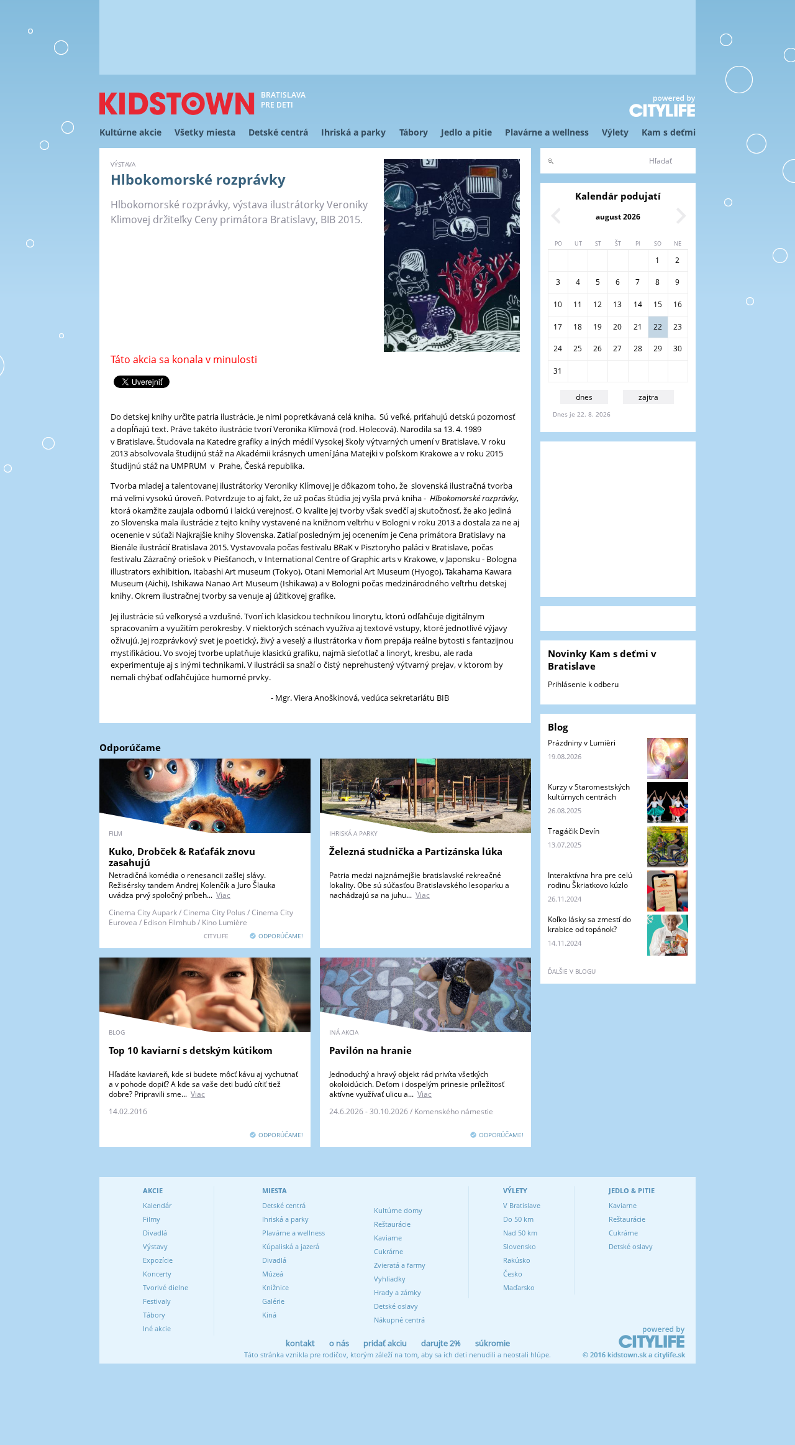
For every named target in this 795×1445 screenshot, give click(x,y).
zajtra (648, 397)
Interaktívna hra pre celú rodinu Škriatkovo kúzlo (590, 880)
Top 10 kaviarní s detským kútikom (191, 1050)
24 (557, 348)
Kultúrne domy (398, 1210)
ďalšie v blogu (572, 971)
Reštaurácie (392, 1224)
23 (677, 326)
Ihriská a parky (353, 132)
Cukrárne (388, 1251)
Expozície (158, 1260)
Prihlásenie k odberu (583, 684)
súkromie (492, 1343)
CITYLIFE (216, 935)
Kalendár (157, 1205)
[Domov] (177, 103)
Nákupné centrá (399, 1319)
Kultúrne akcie (130, 132)
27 (617, 348)
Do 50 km (518, 1219)
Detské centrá (278, 132)
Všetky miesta (205, 132)
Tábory (413, 132)
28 (638, 348)
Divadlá (155, 1232)
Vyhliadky (390, 1278)
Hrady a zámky (397, 1292)
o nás (339, 1343)
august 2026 (618, 216)
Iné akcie (157, 1328)
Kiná (269, 1314)
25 (577, 348)
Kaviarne (388, 1237)
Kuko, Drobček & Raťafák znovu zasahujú (182, 857)
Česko (512, 1273)
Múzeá (272, 1273)
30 (677, 348)
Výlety (615, 132)
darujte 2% (441, 1343)
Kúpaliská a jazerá (290, 1246)
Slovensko (519, 1246)
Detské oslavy (396, 1306)
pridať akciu (385, 1343)
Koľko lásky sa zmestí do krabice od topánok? (589, 924)
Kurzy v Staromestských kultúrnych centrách (589, 792)
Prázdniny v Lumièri (582, 742)
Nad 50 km (520, 1232)
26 (597, 348)
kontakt (300, 1343)
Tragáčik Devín (573, 831)
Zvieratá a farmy (399, 1265)
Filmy (151, 1219)
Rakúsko (516, 1260)
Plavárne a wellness (547, 132)
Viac (223, 895)
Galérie (273, 1301)
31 (557, 371)
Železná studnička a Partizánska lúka (415, 851)
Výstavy (155, 1246)
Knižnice (275, 1287)
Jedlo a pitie (466, 132)
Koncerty (157, 1273)
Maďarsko (519, 1287)
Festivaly (157, 1301)
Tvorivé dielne (165, 1287)
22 (657, 326)
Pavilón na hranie (370, 1050)
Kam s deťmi (669, 132)
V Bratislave (521, 1205)
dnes (584, 397)
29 (657, 348)
